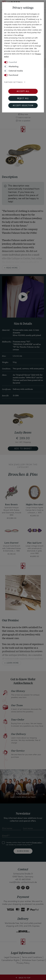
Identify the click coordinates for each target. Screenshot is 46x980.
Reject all (23, 99)
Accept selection (23, 106)
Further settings (13, 82)
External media (16, 71)
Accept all (23, 91)
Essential (13, 62)
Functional (13, 75)
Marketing (13, 67)
